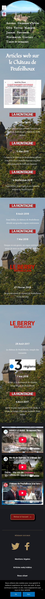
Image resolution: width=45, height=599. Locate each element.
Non (28, 594)
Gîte (9, 28)
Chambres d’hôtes (28, 23)
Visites (18, 28)
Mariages (29, 28)
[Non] (42, 589)
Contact (28, 37)
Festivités (23, 32)
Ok (16, 594)
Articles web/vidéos (22, 567)
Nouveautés (13, 37)
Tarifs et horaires (17, 41)
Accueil (11, 23)
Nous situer (22, 576)
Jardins (10, 32)
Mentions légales (22, 559)
